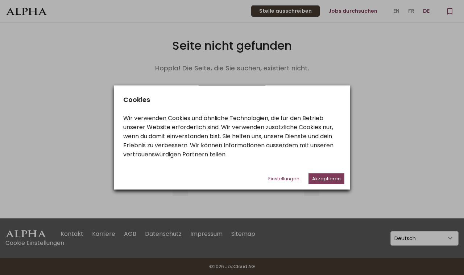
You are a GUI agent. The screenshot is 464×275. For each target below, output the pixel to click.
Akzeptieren (326, 178)
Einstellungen (283, 178)
